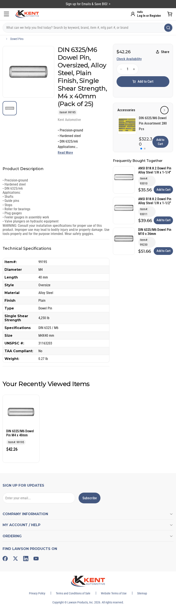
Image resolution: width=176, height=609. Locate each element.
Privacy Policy (37, 593)
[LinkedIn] (25, 558)
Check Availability (129, 59)
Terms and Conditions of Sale (73, 593)
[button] (164, 110)
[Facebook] (5, 558)
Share (165, 52)
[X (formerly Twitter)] (15, 558)
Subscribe (89, 498)
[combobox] (88, 28)
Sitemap (142, 593)
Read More (65, 153)
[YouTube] (36, 558)
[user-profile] (132, 14)
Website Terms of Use (114, 593)
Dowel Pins (16, 39)
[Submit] (168, 28)
